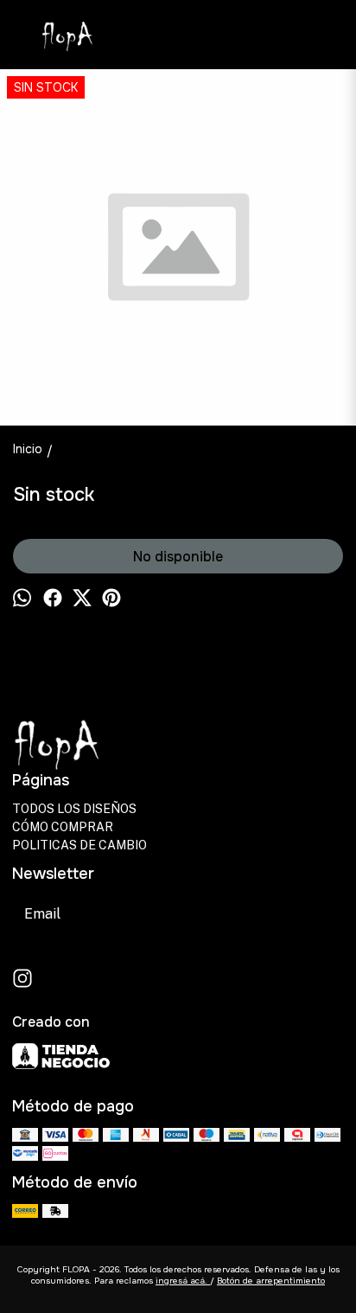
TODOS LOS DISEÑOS (74, 809)
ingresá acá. (183, 1280)
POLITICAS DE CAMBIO (79, 845)
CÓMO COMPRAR (62, 827)
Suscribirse (218, 913)
